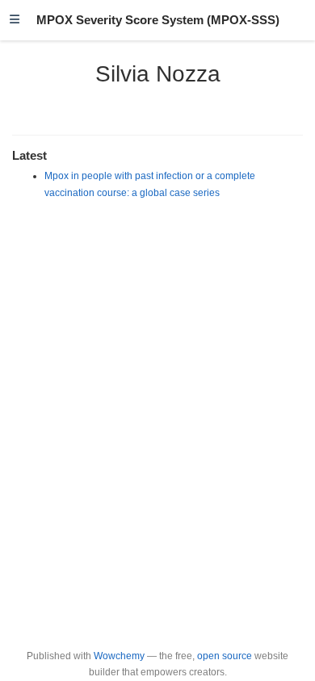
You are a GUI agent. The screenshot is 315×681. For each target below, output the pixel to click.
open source (224, 656)
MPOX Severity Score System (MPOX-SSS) (157, 20)
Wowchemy (119, 656)
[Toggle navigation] (14, 20)
